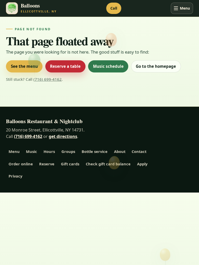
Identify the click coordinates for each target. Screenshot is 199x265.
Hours (49, 151)
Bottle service (95, 151)
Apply (142, 163)
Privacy (15, 176)
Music (31, 151)
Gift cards (70, 163)
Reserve (46, 163)
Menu (185, 8)
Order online (21, 163)
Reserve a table (65, 66)
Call (113, 8)
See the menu (24, 66)
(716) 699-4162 (47, 79)
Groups (68, 151)
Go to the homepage (156, 66)
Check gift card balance (108, 163)
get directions (63, 136)
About (119, 151)
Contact (139, 151)
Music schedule (108, 66)
